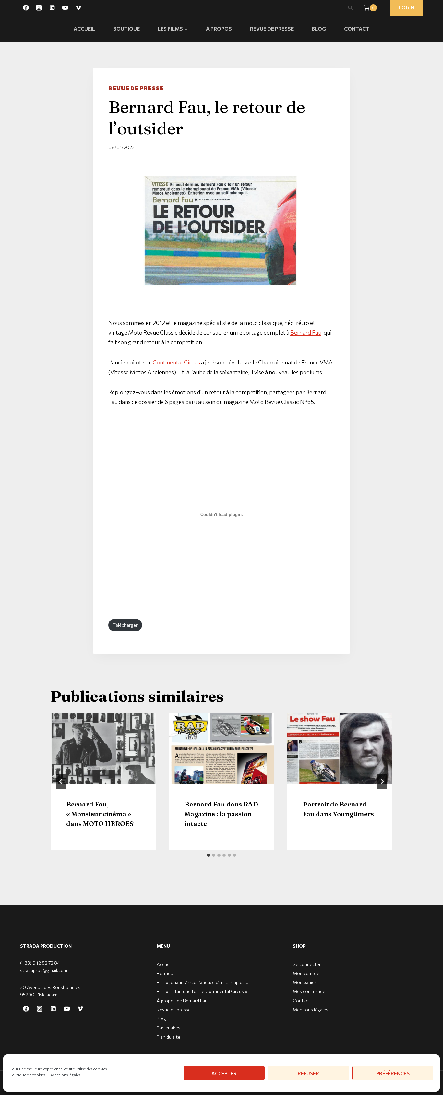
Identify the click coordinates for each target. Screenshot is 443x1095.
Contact (356, 28)
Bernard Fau (305, 332)
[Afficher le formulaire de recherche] (350, 8)
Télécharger (125, 625)
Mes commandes (310, 991)
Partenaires (168, 1027)
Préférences (393, 1073)
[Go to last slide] (61, 781)
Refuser (308, 1073)
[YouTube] (65, 7)
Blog (319, 28)
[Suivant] (382, 781)
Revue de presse (272, 28)
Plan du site (168, 1037)
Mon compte (306, 973)
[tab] (208, 855)
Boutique (126, 28)
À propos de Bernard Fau (182, 1000)
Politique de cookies (27, 1074)
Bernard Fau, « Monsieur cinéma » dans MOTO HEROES (100, 814)
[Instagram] (38, 7)
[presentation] (103, 748)
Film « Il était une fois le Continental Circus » (202, 991)
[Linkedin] (52, 7)
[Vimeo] (78, 7)
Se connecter (307, 964)
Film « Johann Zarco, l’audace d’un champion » (203, 982)
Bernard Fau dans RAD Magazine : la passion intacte (221, 814)
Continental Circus (176, 362)
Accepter (224, 1073)
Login (406, 7)
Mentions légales (65, 1074)
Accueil (84, 28)
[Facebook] (25, 7)
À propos (219, 28)
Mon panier (304, 982)
